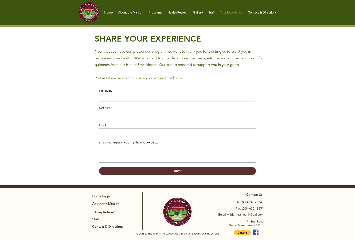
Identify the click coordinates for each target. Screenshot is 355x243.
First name (105, 90)
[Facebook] (255, 232)
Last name (105, 108)
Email (102, 125)
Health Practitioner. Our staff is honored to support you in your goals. (183, 64)
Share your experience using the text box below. (129, 142)
